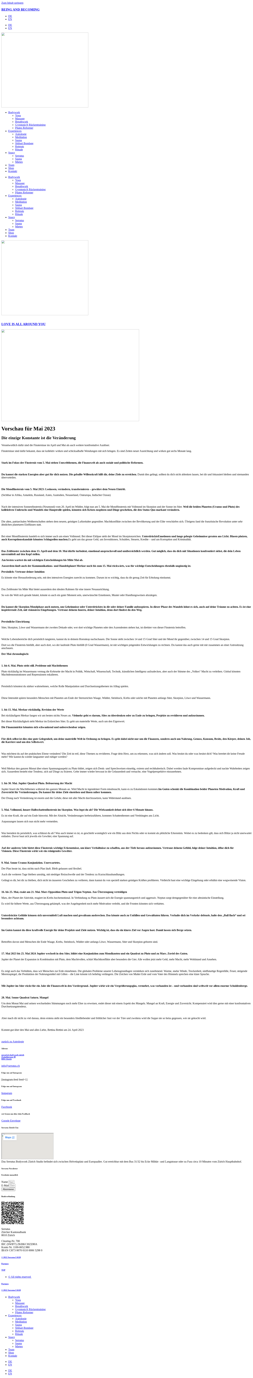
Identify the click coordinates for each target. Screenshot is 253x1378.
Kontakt (12, 171)
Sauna (18, 140)
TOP (3, 1270)
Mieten (19, 161)
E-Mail (5, 1185)
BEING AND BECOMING (20, 9)
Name (5, 1181)
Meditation (21, 137)
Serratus (19, 155)
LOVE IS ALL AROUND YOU (23, 324)
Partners (5, 1264)
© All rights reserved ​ (19, 1276)
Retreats (19, 146)
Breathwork (21, 121)
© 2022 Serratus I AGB (11, 1257)
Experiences (15, 130)
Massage (20, 118)
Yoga (18, 115)
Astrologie (21, 134)
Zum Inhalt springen (12, 2)
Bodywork (14, 112)
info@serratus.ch (10, 1065)
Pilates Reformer (24, 127)
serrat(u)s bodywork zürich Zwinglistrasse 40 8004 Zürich (12, 1057)
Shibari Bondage (24, 143)
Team (11, 165)
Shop (11, 168)
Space (11, 152)
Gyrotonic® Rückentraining (30, 124)
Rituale (19, 149)
